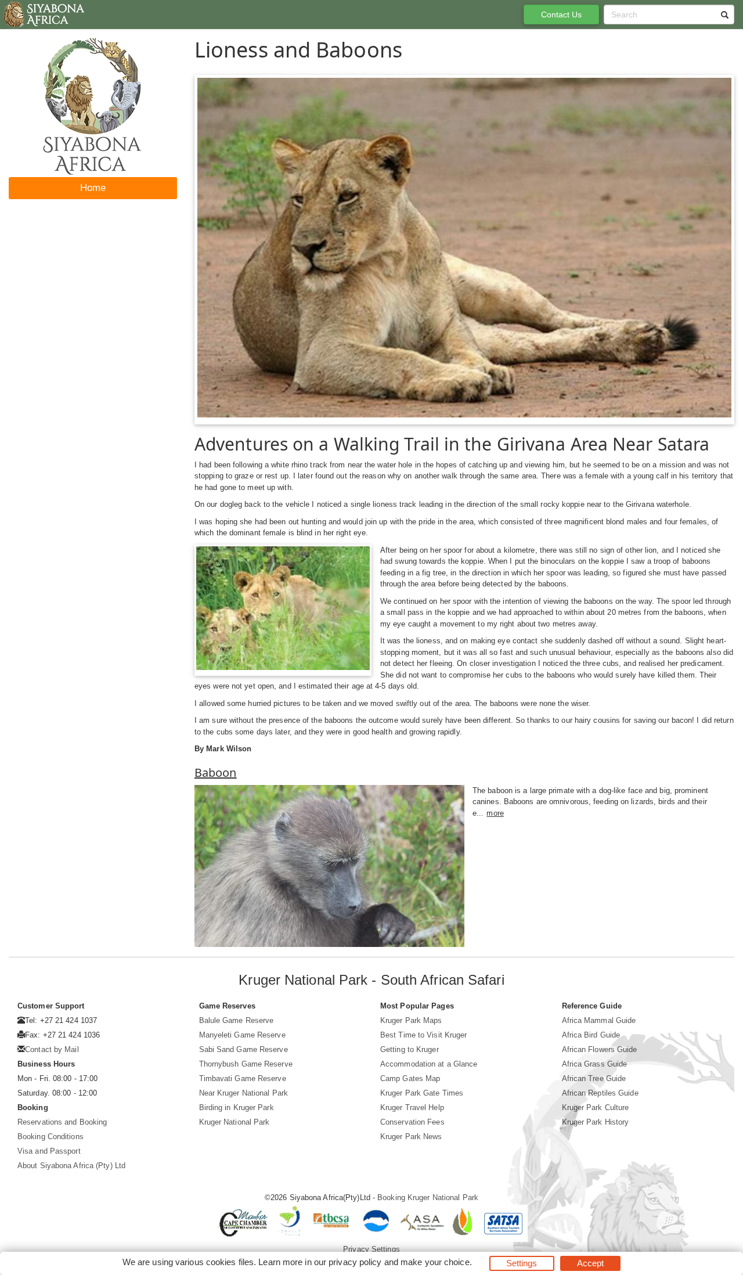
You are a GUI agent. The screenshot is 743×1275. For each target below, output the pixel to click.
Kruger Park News (411, 1136)
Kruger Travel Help (412, 1107)
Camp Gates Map (410, 1078)
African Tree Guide (594, 1078)
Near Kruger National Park (243, 1093)
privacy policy (355, 1262)
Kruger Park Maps (411, 1020)
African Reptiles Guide (600, 1093)
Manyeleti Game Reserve (242, 1035)
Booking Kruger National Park (427, 1197)
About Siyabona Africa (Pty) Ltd (71, 1165)
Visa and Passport (49, 1151)
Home (93, 187)
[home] (43, 14)
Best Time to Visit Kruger (423, 1035)
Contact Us (561, 14)
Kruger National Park (234, 1122)
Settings (522, 1263)
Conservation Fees (412, 1122)
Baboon (215, 772)
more (494, 813)
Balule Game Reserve (236, 1020)
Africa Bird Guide (591, 1035)
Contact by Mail (52, 1049)
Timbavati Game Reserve (242, 1078)
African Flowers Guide (599, 1049)
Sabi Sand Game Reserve (243, 1049)
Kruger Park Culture (595, 1107)
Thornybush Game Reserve (246, 1064)
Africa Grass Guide (594, 1064)
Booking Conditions (50, 1136)
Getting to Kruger (409, 1049)
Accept (590, 1263)
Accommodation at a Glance (429, 1064)
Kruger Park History (595, 1122)
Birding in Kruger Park (236, 1107)
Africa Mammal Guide (599, 1020)
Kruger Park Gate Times (421, 1093)
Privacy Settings (371, 1249)
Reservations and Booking (62, 1122)
